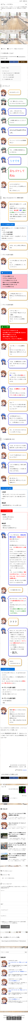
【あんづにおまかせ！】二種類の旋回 (10, 73)
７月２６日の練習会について (14, 980)
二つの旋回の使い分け (7, 79)
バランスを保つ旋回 (8, 75)
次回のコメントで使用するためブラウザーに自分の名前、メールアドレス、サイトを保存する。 (14, 922)
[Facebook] (14, 62)
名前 (2, 904)
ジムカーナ (11, 48)
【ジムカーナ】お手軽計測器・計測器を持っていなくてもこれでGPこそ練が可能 (17, 845)
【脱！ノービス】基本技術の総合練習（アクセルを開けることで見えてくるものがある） (17, 855)
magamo (25, 770)
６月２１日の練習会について (14, 999)
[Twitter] (5, 62)
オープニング (5, 71)
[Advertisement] (14, 27)
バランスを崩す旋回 (8, 77)
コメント (2, 890)
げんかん (4, 48)
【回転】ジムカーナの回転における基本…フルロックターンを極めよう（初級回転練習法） (17, 834)
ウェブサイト (3, 915)
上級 (6, 58)
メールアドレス (4, 909)
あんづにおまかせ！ (20, 48)
